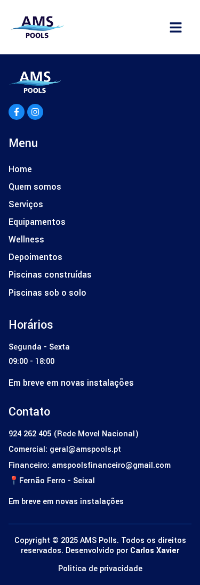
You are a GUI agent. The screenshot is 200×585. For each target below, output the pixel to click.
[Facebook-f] (17, 112)
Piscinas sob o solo (47, 293)
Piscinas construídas (50, 275)
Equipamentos (37, 222)
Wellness (26, 239)
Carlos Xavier (154, 550)
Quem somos (35, 187)
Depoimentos (35, 257)
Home (20, 169)
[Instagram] (35, 112)
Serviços (26, 204)
